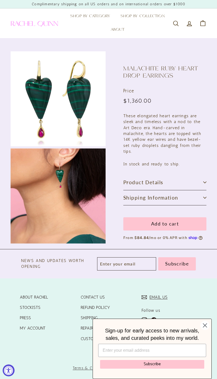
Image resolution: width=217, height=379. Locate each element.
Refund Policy (95, 307)
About (118, 30)
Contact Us (93, 297)
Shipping (89, 317)
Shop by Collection (143, 17)
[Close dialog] (205, 325)
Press (25, 317)
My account (33, 328)
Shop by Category (90, 17)
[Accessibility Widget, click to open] (9, 370)
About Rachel (34, 297)
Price (128, 90)
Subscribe (152, 364)
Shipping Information (150, 198)
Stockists (30, 307)
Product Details (143, 182)
